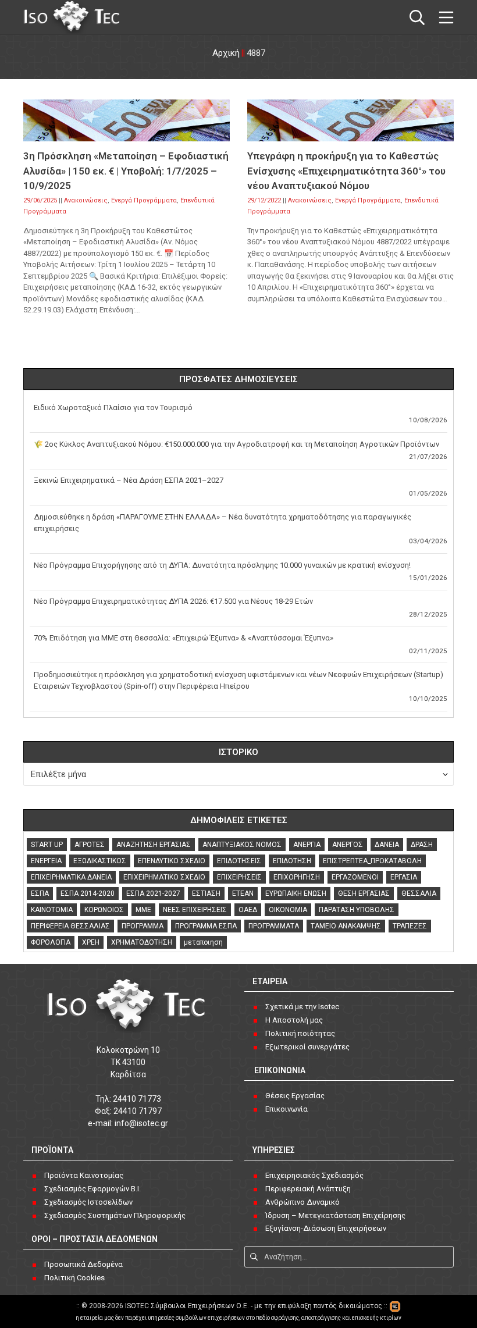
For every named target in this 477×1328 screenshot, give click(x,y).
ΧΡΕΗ (90, 942)
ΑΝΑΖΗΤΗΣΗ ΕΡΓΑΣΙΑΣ (153, 845)
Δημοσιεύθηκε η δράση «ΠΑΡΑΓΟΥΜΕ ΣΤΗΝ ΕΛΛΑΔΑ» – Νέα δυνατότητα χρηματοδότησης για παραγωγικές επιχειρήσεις (222, 522)
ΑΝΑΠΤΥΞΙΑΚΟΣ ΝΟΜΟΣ (242, 845)
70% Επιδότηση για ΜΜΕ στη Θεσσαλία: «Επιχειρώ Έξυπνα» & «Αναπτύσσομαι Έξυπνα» (183, 637)
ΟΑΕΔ (247, 910)
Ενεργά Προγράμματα (144, 200)
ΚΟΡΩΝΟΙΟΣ (104, 910)
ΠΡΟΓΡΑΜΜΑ (142, 926)
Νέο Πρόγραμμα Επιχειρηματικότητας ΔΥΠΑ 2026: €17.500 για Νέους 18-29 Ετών (173, 601)
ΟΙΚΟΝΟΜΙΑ (288, 910)
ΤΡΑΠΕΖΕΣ (410, 926)
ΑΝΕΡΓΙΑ (307, 845)
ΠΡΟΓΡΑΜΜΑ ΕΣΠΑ (206, 926)
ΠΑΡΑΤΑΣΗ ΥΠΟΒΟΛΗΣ (356, 910)
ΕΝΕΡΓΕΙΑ (46, 861)
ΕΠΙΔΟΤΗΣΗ (292, 861)
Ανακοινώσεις (86, 200)
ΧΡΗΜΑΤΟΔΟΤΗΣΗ (141, 942)
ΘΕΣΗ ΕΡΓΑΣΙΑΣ (364, 893)
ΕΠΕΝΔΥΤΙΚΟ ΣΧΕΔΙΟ (171, 861)
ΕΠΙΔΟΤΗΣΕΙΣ (239, 861)
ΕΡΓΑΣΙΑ (403, 877)
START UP (47, 845)
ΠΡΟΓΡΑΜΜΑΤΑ (273, 926)
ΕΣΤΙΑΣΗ (206, 893)
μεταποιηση (203, 942)
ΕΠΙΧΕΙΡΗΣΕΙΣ (239, 877)
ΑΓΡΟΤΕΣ (89, 845)
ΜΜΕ (143, 910)
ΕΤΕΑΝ (243, 893)
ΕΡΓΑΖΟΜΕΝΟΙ (355, 877)
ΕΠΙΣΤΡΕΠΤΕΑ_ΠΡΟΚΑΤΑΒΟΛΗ (372, 861)
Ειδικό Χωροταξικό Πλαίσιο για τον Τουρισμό (113, 407)
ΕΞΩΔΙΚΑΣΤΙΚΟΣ (99, 861)
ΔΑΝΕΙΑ (387, 845)
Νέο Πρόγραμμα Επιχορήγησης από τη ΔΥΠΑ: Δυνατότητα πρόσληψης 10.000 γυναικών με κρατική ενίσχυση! (222, 565)
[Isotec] (72, 17)
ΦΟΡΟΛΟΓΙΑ (50, 942)
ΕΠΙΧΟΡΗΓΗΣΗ (296, 877)
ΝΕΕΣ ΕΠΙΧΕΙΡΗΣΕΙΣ (195, 910)
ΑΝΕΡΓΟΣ (347, 845)
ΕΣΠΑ (40, 893)
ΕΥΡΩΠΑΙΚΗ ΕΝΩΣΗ (295, 893)
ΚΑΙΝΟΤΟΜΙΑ (52, 910)
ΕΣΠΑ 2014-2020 (87, 893)
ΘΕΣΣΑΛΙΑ (418, 893)
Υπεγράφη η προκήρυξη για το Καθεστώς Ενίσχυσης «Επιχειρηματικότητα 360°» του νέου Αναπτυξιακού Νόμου (346, 170)
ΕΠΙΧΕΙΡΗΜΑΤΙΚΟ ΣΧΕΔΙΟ (164, 877)
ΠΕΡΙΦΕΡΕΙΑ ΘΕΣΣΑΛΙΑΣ (70, 926)
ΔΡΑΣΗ (422, 845)
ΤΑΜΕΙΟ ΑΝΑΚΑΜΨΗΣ (346, 926)
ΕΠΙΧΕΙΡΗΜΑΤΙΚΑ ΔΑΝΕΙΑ (71, 877)
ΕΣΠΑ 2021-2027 (153, 893)
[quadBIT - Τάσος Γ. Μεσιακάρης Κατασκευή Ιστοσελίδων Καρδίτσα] (395, 1306)
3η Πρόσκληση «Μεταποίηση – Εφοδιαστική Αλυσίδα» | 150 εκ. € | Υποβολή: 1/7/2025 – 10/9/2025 (126, 170)
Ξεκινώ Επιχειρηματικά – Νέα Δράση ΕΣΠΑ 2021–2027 (128, 480)
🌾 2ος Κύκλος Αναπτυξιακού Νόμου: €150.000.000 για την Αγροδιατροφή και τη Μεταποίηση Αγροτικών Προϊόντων (236, 444)
